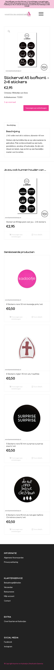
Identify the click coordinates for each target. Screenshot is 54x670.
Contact (7, 601)
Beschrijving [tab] (11, 125)
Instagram (8, 646)
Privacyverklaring (11, 562)
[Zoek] (33, 13)
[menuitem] (33, 13)
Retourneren (9, 592)
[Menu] (39, 13)
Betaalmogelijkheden (12, 583)
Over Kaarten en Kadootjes (15, 621)
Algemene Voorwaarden (14, 558)
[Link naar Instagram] (48, 666)
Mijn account (9, 596)
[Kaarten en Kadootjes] (22, 13)
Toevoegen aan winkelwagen (36, 108)
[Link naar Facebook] (44, 666)
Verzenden (8, 587)
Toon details (37, 234)
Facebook (8, 642)
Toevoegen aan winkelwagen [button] (17, 236)
